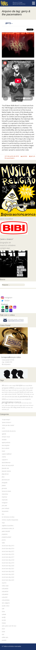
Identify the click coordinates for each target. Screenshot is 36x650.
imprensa (4, 497)
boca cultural (5, 448)
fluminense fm (6, 480)
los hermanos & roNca (8, 517)
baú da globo (5, 445)
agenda (4, 434)
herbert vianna (8, 392)
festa (3, 477)
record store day (24, 403)
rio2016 (4, 583)
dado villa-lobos (26, 388)
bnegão (14, 385)
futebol (4, 485)
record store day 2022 (8, 571)
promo (4, 540)
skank (27, 405)
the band (31, 405)
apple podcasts (6, 442)
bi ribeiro (10, 385)
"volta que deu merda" (8, 425)
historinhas (5, 494)
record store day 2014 (8, 548)
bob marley (25, 385)
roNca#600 (5, 594)
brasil (3, 451)
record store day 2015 (8, 551)
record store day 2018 (8, 560)
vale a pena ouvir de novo (9, 626)
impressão (5, 500)
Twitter (7, 300)
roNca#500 (5, 591)
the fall (3, 407)
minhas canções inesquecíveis (10, 520)
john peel (26, 392)
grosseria (4, 488)
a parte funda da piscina (9, 431)
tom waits (28, 407)
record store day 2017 (8, 557)
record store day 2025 (8, 580)
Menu (33, 3)
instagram (4, 503)
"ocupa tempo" (6, 419)
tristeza (4, 623)
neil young (26, 394)
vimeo (3, 631)
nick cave (32, 394)
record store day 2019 (8, 563)
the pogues (8, 407)
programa (28, 399)
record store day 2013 (8, 545)
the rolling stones (15, 407)
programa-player (6, 537)
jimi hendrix (20, 392)
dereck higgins (8, 390)
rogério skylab (22, 405)
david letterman (6, 462)
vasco (3, 629)
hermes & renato (6, 491)
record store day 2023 (8, 574)
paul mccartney (9, 399)
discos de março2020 (8, 465)
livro (3, 514)
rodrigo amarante (14, 405)
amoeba (4, 439)
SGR (3, 609)
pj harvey (16, 399)
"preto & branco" (6, 422)
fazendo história (6, 471)
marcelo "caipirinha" (17, 394)
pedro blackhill (6, 531)
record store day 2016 (8, 554)
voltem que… (5, 637)
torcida (4, 620)
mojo (3, 523)
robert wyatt (7, 405)
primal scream (21, 399)
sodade (4, 614)
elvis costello (19, 390)
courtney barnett (18, 388)
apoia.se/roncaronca (19, 4)
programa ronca (11, 402)
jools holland (5, 508)
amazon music (6, 437)
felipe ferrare (5, 474)
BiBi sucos (5, 385)
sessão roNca (5, 606)
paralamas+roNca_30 (8, 528)
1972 (3, 428)
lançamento (5, 511)
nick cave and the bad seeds (9, 397)
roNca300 (4, 597)
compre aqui (5, 248)
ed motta (14, 390)
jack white (14, 392)
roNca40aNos (6, 600)
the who (23, 407)
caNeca (11, 388)
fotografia (4, 482)
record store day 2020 (8, 566)
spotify (3, 617)
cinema (4, 457)
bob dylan (19, 385)
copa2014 (5, 460)
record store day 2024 (8, 577)
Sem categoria (6, 603)
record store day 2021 (8, 568)
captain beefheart (6, 454)
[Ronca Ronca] (4, 3)
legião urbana (8, 394)
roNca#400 (5, 588)
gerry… (9, 22)
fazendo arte (5, 468)
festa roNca (26, 390)
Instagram (8, 297)
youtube (24, 156)
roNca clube (5, 586)
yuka (8, 409)
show (3, 611)
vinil (3, 634)
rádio (3, 543)
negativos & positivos (7, 525)
